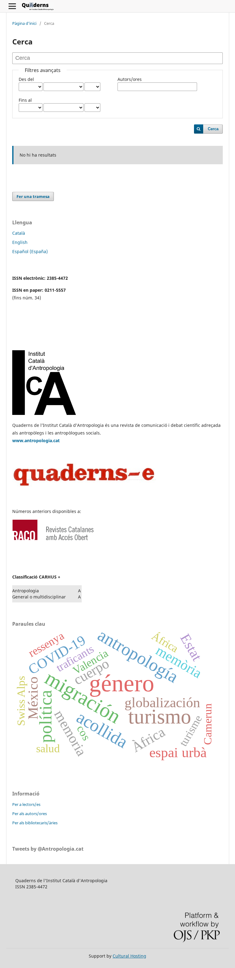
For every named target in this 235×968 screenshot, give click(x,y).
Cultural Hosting (129, 956)
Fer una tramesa (33, 196)
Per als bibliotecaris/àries (35, 823)
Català (18, 233)
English (20, 242)
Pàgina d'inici (24, 23)
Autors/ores (130, 79)
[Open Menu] (12, 6)
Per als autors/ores (29, 813)
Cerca (213, 129)
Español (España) (30, 251)
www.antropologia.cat (36, 440)
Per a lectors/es (26, 804)
